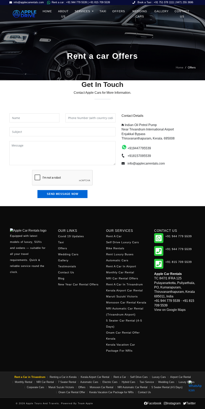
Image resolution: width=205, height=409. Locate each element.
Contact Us (182, 14)
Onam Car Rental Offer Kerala (123, 335)
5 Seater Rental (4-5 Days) (167, 387)
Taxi (102, 11)
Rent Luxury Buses (120, 254)
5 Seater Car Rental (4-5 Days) (124, 323)
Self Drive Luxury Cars (122, 242)
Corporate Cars (35, 387)
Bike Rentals (115, 248)
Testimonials (67, 266)
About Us (63, 14)
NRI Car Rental (45, 382)
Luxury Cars (159, 376)
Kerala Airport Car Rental (124, 290)
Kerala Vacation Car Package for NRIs (120, 347)
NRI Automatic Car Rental (132, 387)
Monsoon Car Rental (101, 387)
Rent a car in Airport (121, 266)
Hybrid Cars (128, 382)
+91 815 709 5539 (99, 2)
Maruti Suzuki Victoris (122, 296)
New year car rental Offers (78, 284)
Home (47, 11)
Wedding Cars (139, 14)
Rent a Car (114, 236)
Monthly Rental (23, 382)
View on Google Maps (170, 309)
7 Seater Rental (67, 382)
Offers (118, 11)
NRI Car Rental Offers (122, 278)
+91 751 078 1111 (164, 2)
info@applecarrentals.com (28, 2)
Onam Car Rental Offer (71, 392)
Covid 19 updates (71, 236)
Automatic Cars (117, 260)
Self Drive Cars (139, 376)
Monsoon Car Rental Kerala (126, 302)
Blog (61, 278)
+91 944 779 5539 (76, 2)
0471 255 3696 (184, 2)
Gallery (161, 11)
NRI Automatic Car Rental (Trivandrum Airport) (124, 311)
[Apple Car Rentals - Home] (30, 230)
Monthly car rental (120, 272)
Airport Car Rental (180, 376)
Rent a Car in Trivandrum (124, 284)
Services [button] (83, 11)
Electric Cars (110, 382)
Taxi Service (147, 382)
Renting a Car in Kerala (63, 376)
